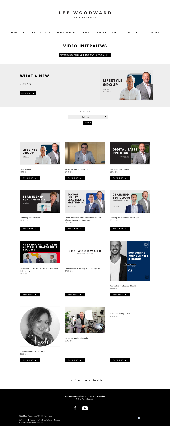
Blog (139, 32)
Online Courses (107, 32)
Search (88, 123)
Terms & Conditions (44, 420)
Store (127, 32)
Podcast (46, 32)
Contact (153, 32)
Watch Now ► (28, 93)
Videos (32, 420)
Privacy (57, 420)
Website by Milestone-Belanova (30, 423)
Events (87, 32)
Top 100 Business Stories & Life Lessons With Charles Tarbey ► (85, 55)
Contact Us (23, 420)
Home (14, 32)
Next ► (97, 380)
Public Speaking (67, 32)
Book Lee (29, 32)
